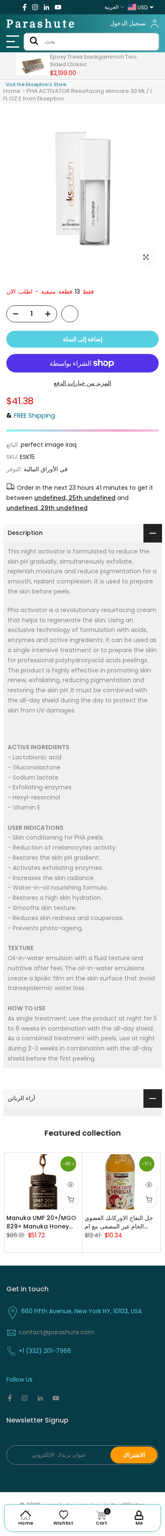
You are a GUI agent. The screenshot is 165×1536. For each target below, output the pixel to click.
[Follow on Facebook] (24, 7)
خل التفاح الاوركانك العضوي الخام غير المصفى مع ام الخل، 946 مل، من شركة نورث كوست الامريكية (119, 1222)
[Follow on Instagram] (35, 7)
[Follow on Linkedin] (46, 7)
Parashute (41, 24)
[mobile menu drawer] (14, 41)
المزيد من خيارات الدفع (82, 383)
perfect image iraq (49, 444)
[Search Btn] (34, 42)
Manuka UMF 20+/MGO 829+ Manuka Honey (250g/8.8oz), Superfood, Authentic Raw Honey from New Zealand (41, 1222)
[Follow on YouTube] (58, 7)
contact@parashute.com (56, 1332)
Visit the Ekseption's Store (36, 84)
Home (11, 91)
